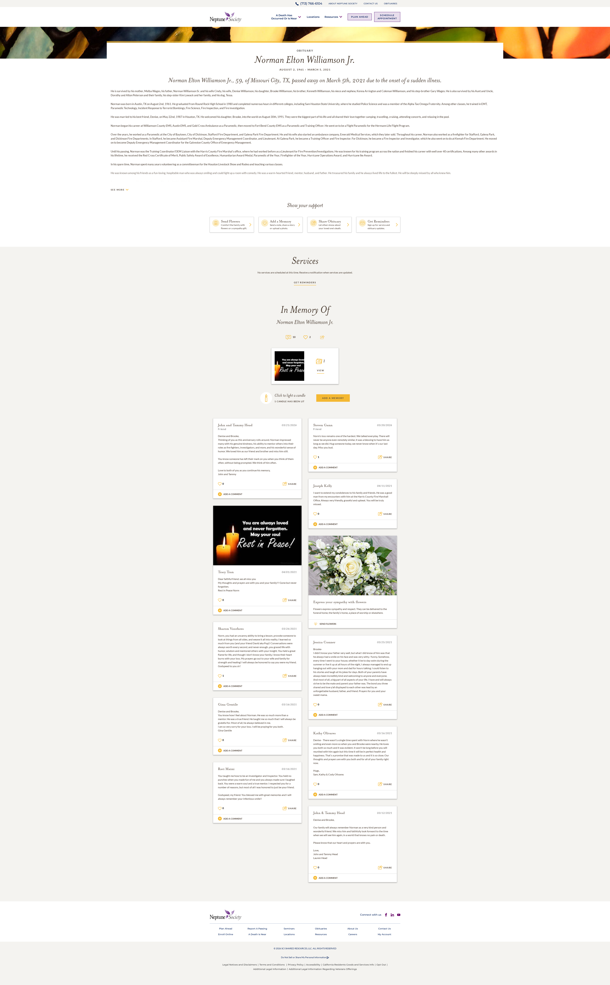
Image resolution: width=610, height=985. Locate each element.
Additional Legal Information (269, 969)
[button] (284, 17)
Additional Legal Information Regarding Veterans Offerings (323, 969)
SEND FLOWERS (328, 623)
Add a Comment (232, 494)
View (320, 370)
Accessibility (313, 964)
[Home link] (226, 16)
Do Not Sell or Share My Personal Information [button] (303, 957)
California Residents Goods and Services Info (348, 964)
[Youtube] (398, 915)
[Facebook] (386, 915)
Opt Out (381, 964)
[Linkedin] (392, 915)
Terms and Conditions (272, 964)
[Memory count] (288, 337)
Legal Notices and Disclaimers (239, 964)
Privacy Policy (296, 964)
